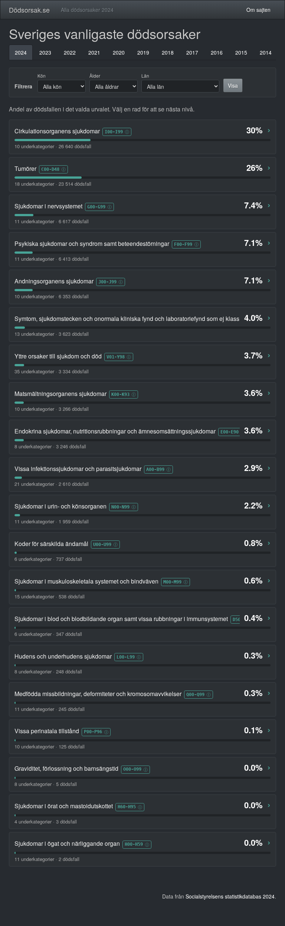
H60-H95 (127, 806)
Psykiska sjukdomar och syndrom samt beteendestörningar (91, 244)
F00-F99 (183, 244)
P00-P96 (93, 731)
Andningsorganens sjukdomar (54, 281)
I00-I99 (114, 131)
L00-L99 (126, 657)
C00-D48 (50, 169)
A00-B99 (155, 469)
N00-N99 (120, 507)
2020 (119, 52)
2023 (45, 52)
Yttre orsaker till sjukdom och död (58, 356)
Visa (233, 85)
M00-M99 (172, 582)
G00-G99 (96, 206)
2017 (192, 52)
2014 (266, 52)
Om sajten (258, 9)
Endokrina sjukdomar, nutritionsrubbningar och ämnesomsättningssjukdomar (115, 431)
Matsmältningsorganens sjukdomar (60, 394)
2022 (70, 52)
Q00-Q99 (195, 694)
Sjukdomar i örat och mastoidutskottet (63, 806)
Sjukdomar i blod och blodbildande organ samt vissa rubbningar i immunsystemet (121, 619)
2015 (241, 52)
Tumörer (25, 169)
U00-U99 (102, 544)
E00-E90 (229, 432)
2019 (143, 52)
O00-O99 (132, 769)
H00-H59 (134, 844)
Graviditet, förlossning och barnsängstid (66, 768)
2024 (21, 52)
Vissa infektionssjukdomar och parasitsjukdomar (77, 469)
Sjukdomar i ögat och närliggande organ (67, 843)
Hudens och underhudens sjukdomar (63, 656)
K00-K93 (120, 394)
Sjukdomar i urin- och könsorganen (60, 506)
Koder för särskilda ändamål (51, 544)
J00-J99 (107, 282)
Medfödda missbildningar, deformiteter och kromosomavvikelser (97, 694)
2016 (217, 52)
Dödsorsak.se (29, 9)
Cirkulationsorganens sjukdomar (57, 131)
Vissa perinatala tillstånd (46, 731)
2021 (94, 52)
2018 (168, 52)
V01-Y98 (116, 357)
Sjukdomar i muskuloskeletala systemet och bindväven (86, 581)
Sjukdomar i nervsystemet (48, 206)
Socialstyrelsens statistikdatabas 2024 (230, 896)
